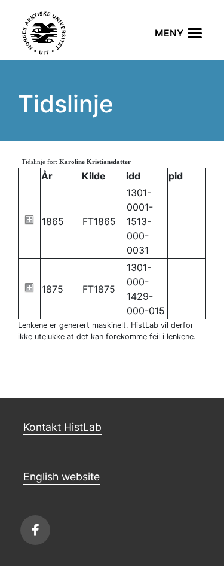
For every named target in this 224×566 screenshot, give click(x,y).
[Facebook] (35, 530)
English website (61, 476)
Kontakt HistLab (62, 427)
